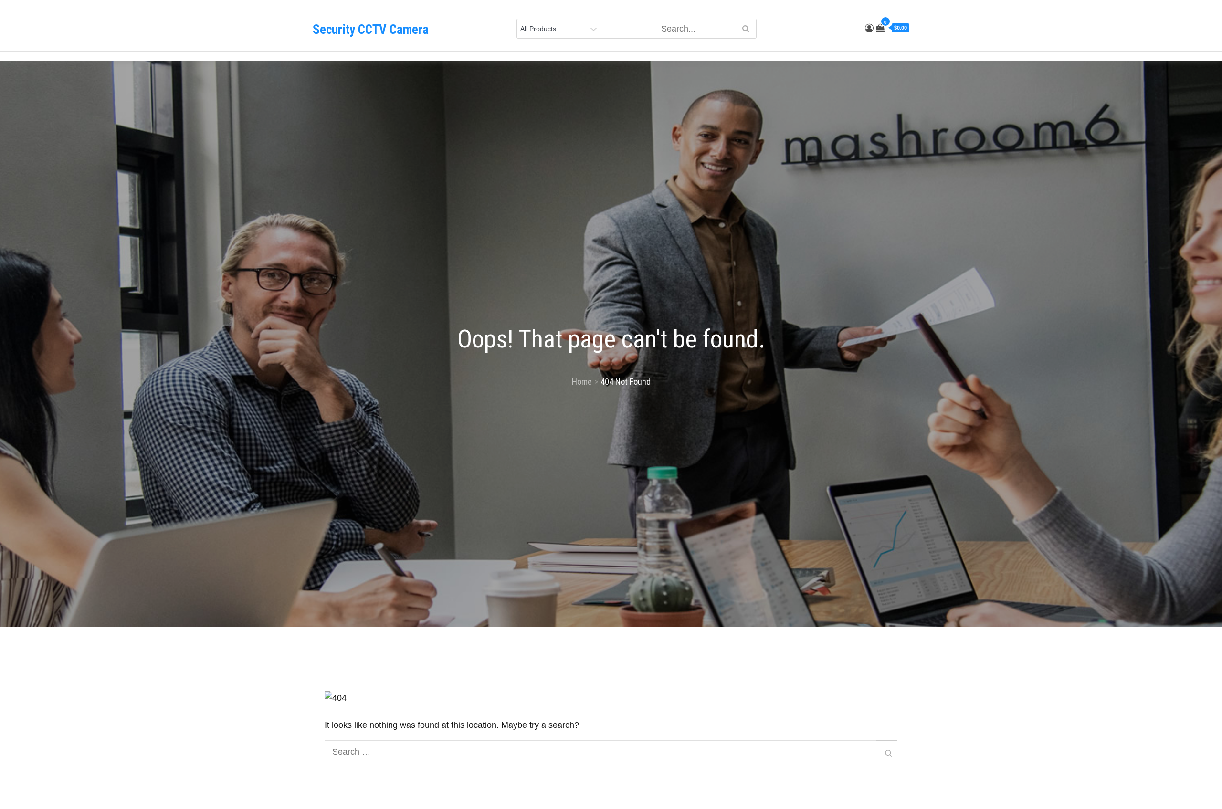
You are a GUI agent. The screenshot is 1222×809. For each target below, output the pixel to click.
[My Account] (869, 28)
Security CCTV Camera (371, 29)
